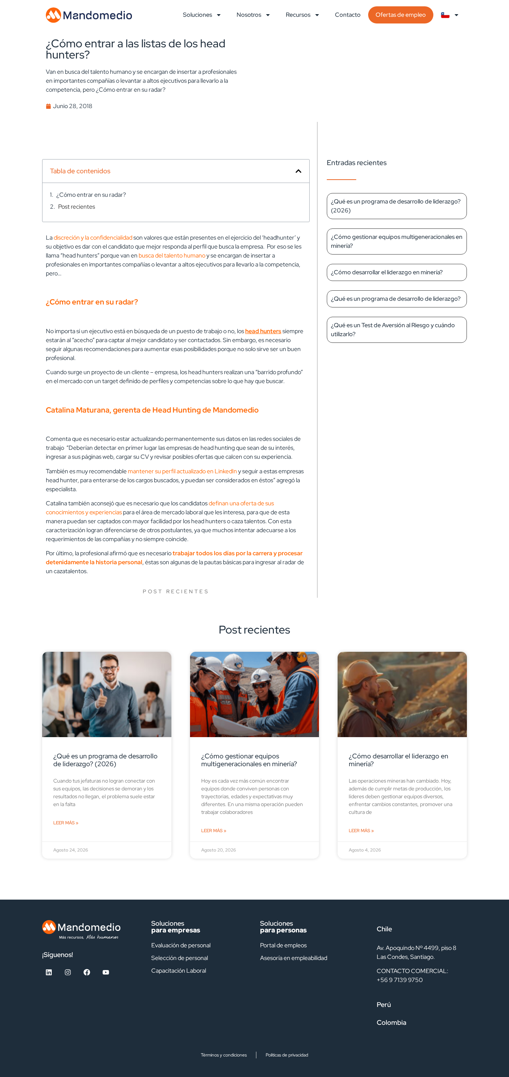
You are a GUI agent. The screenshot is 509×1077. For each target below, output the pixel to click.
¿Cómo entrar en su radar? (91, 195)
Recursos (298, 15)
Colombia (392, 1022)
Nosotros (249, 15)
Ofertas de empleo (401, 15)
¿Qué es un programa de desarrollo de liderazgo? (396, 299)
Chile (384, 929)
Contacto (348, 15)
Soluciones (197, 15)
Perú (384, 1004)
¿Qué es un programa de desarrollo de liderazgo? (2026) (105, 760)
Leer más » (65, 823)
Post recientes (76, 207)
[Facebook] (87, 972)
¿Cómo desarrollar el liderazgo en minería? (387, 272)
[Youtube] (106, 972)
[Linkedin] (49, 972)
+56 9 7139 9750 (400, 980)
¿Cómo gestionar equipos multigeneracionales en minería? (249, 760)
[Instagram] (68, 972)
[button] (298, 171)
